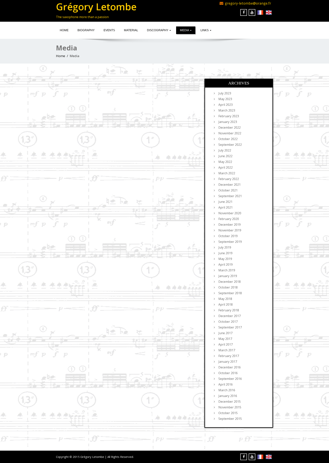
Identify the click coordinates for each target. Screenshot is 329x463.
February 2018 (228, 310)
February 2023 (228, 116)
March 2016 (226, 390)
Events (109, 30)
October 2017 (228, 322)
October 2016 (228, 373)
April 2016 (225, 384)
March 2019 (226, 270)
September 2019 (230, 242)
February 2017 (228, 356)
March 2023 (226, 110)
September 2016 (230, 379)
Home (64, 30)
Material (131, 30)
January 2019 (227, 276)
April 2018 (225, 304)
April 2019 (225, 264)
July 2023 (224, 93)
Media (185, 30)
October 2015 (228, 413)
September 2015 (230, 419)
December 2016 (229, 367)
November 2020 (229, 213)
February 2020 (228, 219)
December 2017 (229, 316)
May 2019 (225, 259)
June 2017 (225, 333)
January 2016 (227, 396)
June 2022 (225, 156)
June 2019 (225, 253)
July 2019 (224, 247)
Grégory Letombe (96, 6)
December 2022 (229, 127)
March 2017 (226, 350)
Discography (158, 30)
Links (204, 30)
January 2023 (227, 122)
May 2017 (225, 339)
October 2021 (228, 190)
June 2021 (225, 202)
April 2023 (225, 105)
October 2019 (228, 236)
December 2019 (229, 224)
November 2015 (229, 407)
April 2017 (225, 344)
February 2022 (228, 179)
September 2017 (230, 327)
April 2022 (225, 167)
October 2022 (228, 139)
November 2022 (229, 133)
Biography (86, 30)
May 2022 (225, 162)
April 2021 (225, 207)
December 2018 (229, 282)
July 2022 (224, 150)
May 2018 (225, 299)
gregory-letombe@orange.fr (248, 3)
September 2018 (230, 293)
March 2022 (226, 173)
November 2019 (229, 230)
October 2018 (228, 287)
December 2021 (229, 184)
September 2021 (230, 196)
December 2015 (229, 401)
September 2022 (230, 145)
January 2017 (227, 361)
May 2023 (225, 99)
